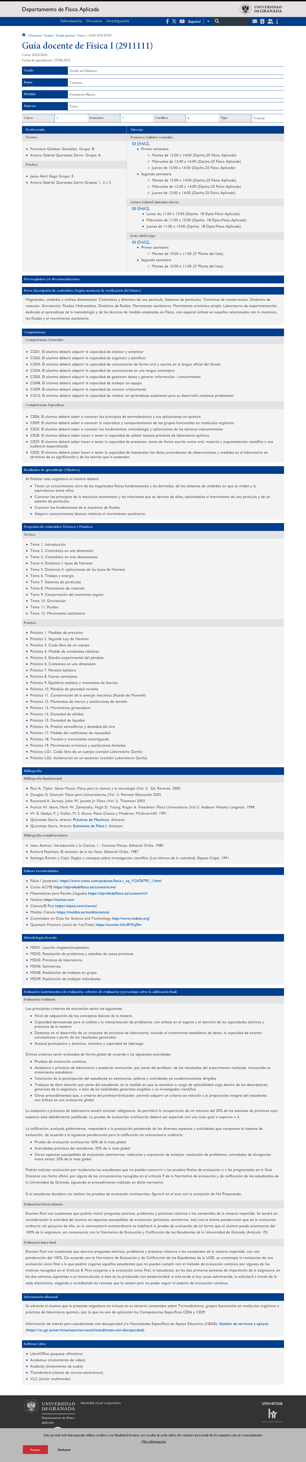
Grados (48, 35)
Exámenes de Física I (90, 825)
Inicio (24, 35)
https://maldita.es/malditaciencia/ (83, 912)
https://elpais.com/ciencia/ (76, 905)
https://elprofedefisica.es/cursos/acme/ (85, 887)
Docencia (94, 21)
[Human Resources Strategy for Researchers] (272, 1415)
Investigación (117, 21)
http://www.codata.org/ (131, 918)
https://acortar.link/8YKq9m (118, 924)
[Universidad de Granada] (260, 9)
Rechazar (64, 1449)
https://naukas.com (59, 899)
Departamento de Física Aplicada (60, 9)
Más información (154, 1441)
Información (71, 21)
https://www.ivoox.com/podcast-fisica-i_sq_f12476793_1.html (111, 880)
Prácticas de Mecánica (91, 819)
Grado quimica (65, 35)
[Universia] (272, 1403)
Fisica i (82, 35)
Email (144, 143)
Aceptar (35, 1449)
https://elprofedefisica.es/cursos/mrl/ (118, 893)
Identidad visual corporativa (101, 1403)
